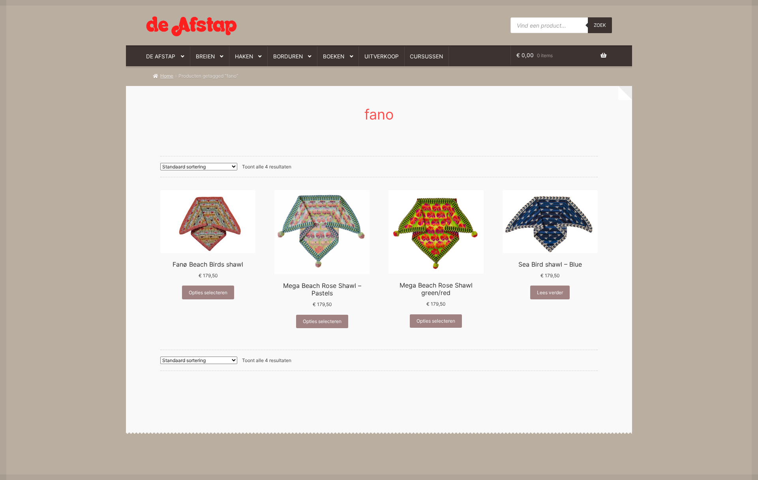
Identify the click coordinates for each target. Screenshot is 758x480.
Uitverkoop (381, 56)
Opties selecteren (208, 292)
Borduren (288, 56)
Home (166, 76)
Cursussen (426, 56)
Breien (205, 56)
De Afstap (160, 56)
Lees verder (550, 292)
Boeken (333, 56)
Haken (244, 56)
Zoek (600, 25)
